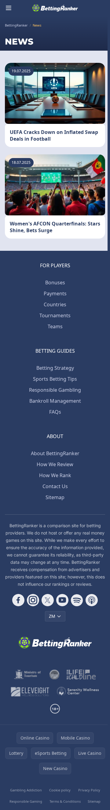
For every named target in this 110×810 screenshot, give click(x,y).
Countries (55, 304)
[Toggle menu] (8, 8)
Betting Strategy (55, 368)
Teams (55, 326)
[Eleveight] (30, 692)
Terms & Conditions (65, 801)
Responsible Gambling (55, 390)
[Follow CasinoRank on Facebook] (18, 600)
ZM (52, 616)
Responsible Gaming (25, 801)
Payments (55, 293)
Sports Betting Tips (55, 379)
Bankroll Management (55, 401)
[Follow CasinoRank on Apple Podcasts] (92, 600)
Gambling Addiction (26, 790)
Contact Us (55, 486)
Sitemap (55, 497)
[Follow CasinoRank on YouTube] (62, 600)
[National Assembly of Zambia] (54, 674)
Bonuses (55, 282)
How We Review (55, 464)
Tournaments (55, 315)
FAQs (55, 412)
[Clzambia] (81, 674)
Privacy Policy (89, 790)
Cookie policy (60, 790)
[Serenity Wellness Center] (78, 692)
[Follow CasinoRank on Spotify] (77, 600)
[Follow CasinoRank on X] (48, 600)
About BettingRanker (55, 453)
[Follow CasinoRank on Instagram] (33, 600)
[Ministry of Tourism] (28, 674)
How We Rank (55, 475)
